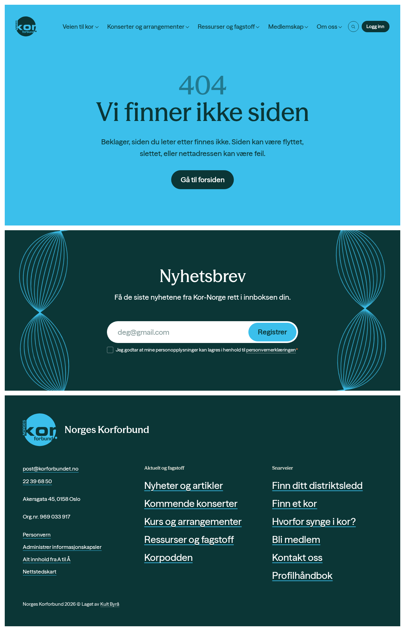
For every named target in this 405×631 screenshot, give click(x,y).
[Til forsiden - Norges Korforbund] (26, 26)
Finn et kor (294, 503)
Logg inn (375, 26)
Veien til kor (78, 26)
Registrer (272, 332)
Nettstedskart (39, 571)
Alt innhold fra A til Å (47, 559)
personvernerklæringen (271, 350)
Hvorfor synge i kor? (314, 521)
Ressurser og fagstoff (226, 26)
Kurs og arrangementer (193, 521)
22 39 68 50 (37, 481)
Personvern (37, 534)
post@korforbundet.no (50, 468)
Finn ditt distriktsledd (317, 485)
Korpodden (168, 557)
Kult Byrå (109, 604)
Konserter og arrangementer (145, 26)
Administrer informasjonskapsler (62, 547)
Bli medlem (296, 539)
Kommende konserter (191, 503)
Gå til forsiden (203, 179)
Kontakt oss (297, 557)
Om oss (327, 26)
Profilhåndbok (302, 575)
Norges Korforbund (107, 430)
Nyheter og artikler (183, 485)
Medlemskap (285, 26)
